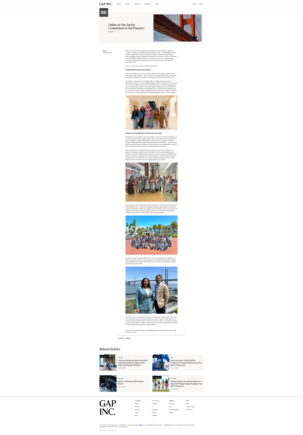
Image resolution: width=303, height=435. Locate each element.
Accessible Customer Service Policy (185, 425)
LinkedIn (154, 415)
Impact (127, 4)
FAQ (187, 403)
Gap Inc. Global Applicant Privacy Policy (152, 425)
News (157, 4)
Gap (172, 357)
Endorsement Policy (124, 426)
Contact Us (189, 409)
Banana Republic (174, 409)
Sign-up (152, 330)
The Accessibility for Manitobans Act (108, 426)
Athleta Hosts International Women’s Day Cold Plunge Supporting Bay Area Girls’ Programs (186, 383)
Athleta (173, 378)
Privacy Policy (122, 425)
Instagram (155, 409)
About (119, 4)
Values (128, 338)
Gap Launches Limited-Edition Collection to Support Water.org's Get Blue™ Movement (186, 362)
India (195, 4)
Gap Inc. (105, 50)
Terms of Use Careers (112, 425)
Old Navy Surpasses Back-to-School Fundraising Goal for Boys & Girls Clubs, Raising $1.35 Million (133, 362)
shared (132, 56)
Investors (147, 4)
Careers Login (190, 406)
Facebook (155, 403)
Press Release (104, 356)
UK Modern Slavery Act (169, 425)
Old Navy (171, 403)
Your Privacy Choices (133, 425)
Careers (137, 4)
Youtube (154, 412)
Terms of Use (102, 425)
